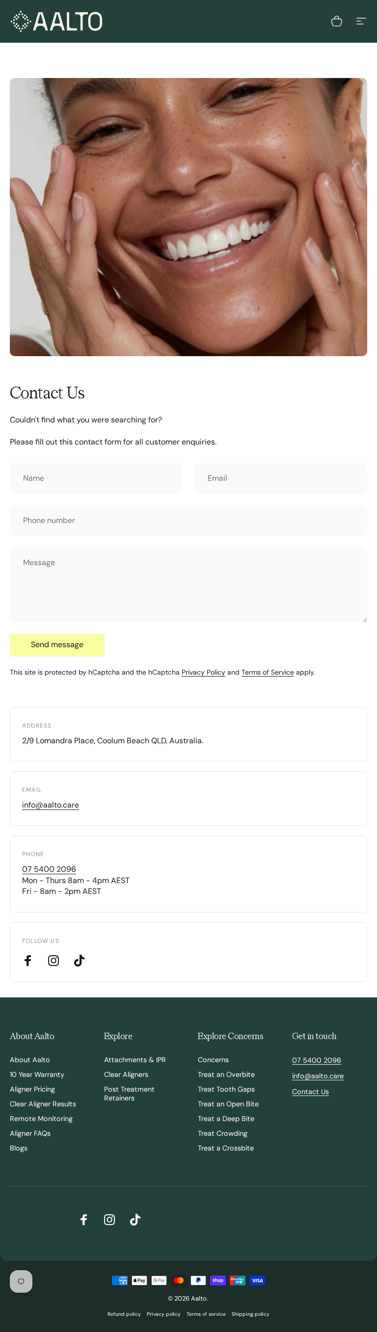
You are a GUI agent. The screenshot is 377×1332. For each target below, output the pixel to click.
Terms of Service (268, 672)
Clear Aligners (126, 1074)
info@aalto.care (50, 805)
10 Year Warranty (37, 1074)
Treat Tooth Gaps (226, 1089)
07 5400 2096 (49, 869)
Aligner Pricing (32, 1089)
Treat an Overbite (226, 1074)
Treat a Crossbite (226, 1148)
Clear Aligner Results (43, 1103)
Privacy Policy (203, 672)
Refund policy (124, 1314)
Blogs (18, 1148)
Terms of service (206, 1314)
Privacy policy (164, 1314)
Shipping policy (250, 1314)
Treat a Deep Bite (226, 1118)
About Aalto (30, 1059)
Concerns (213, 1059)
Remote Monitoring (41, 1118)
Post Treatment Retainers (129, 1093)
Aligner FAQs (30, 1133)
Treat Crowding (222, 1133)
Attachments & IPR (135, 1059)
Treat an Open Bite (228, 1103)
